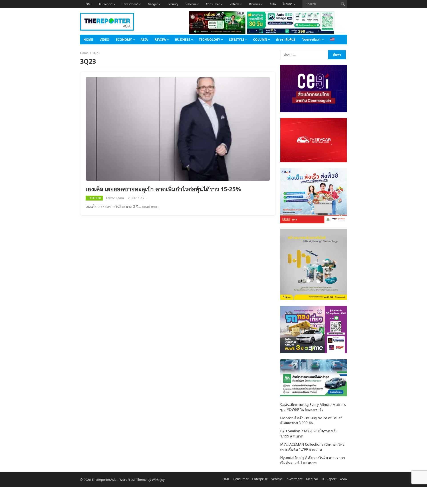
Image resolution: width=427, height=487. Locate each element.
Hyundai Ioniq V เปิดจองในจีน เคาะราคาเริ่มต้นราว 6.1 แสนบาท (312, 460)
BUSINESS (182, 39)
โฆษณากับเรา (311, 39)
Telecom (190, 4)
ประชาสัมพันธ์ (286, 39)
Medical (312, 479)
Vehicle (234, 4)
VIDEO (104, 39)
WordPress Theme (133, 479)
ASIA (273, 4)
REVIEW (160, 39)
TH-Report (106, 4)
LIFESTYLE (236, 39)
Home (84, 53)
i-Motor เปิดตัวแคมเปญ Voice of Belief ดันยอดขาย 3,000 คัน (311, 420)
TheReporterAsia (104, 479)
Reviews (254, 4)
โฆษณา (287, 4)
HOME (87, 4)
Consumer (213, 4)
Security (173, 4)
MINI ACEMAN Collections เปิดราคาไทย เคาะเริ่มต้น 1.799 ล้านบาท (312, 447)
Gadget (153, 4)
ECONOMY (124, 39)
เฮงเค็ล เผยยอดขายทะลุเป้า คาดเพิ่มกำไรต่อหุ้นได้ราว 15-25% (163, 189)
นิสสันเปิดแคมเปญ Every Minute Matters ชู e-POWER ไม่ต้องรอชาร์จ (313, 407)
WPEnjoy (158, 479)
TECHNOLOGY (209, 39)
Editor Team (115, 198)
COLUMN (260, 39)
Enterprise (260, 479)
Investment (130, 4)
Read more (150, 206)
